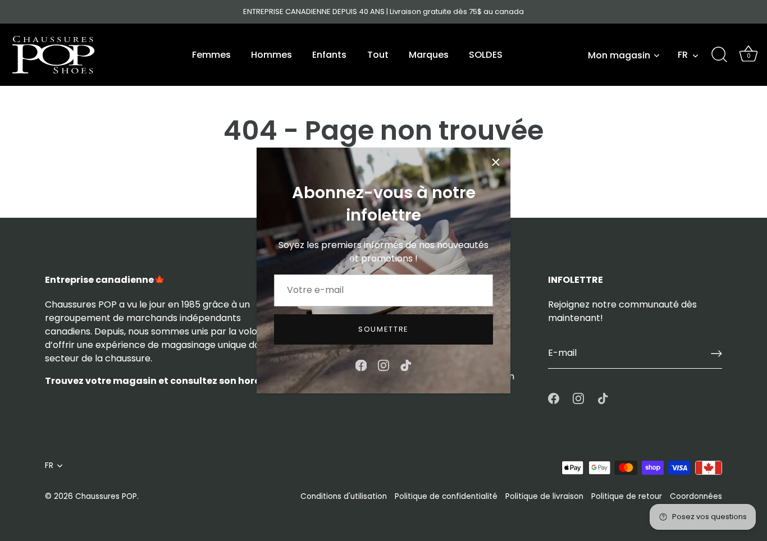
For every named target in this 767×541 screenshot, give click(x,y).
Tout (378, 54)
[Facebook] (361, 364)
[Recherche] (719, 55)
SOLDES (486, 54)
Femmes (211, 54)
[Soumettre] (716, 353)
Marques (429, 54)
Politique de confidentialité (446, 496)
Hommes (271, 54)
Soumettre (383, 329)
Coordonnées (696, 496)
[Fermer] (495, 162)
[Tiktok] (406, 364)
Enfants (329, 54)
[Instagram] (383, 364)
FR (683, 55)
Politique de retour (626, 496)
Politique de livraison (544, 496)
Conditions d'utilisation (343, 496)
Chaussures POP (106, 496)
